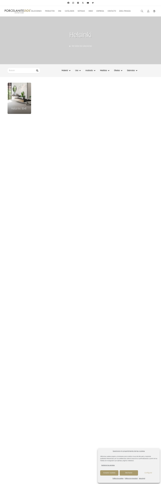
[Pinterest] (78, 3)
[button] (142, 11)
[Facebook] (68, 3)
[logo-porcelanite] (18, 11)
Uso (76, 71)
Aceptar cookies (109, 473)
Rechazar (128, 473)
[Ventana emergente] (149, 11)
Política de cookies (118, 478)
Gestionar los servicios (108, 465)
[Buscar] (37, 70)
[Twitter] (83, 3)
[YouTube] (88, 3)
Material (65, 71)
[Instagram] (73, 3)
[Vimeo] (93, 3)
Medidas (103, 71)
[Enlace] (154, 11)
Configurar (148, 473)
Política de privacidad (131, 478)
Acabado (89, 71)
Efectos (117, 71)
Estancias (131, 71)
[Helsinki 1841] (19, 98)
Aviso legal (142, 478)
